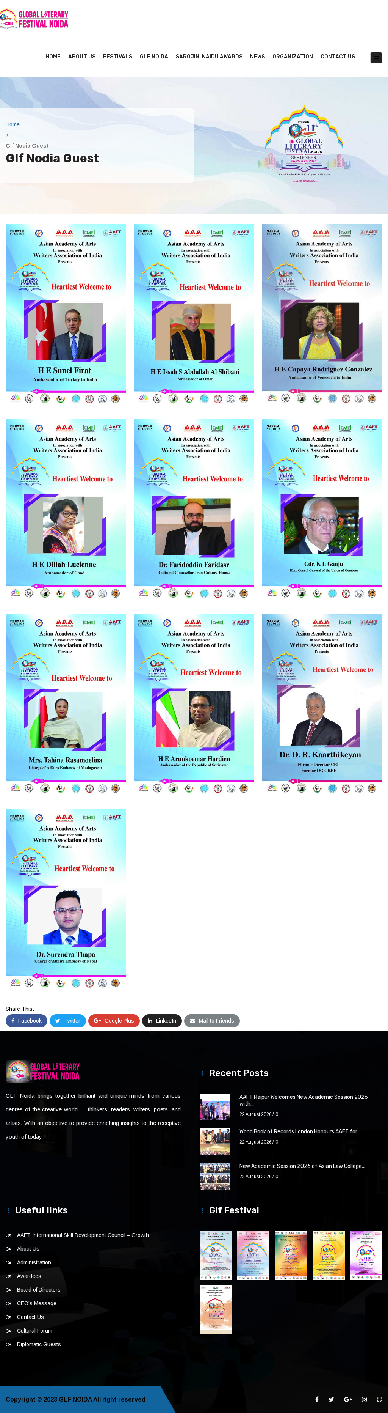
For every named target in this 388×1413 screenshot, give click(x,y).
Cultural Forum (34, 1331)
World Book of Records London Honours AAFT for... (299, 1131)
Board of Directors (39, 1290)
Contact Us (338, 56)
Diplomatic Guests (39, 1344)
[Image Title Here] (216, 1255)
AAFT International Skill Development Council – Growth (83, 1235)
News (257, 56)
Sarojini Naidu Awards (209, 56)
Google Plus (119, 1021)
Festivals (117, 56)
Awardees (29, 1276)
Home (53, 56)
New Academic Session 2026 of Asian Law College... (302, 1166)
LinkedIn (166, 1021)
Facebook (30, 1021)
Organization (292, 56)
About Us (81, 56)
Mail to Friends (216, 1021)
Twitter (72, 1021)
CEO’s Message (36, 1303)
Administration (34, 1262)
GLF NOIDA (154, 56)
